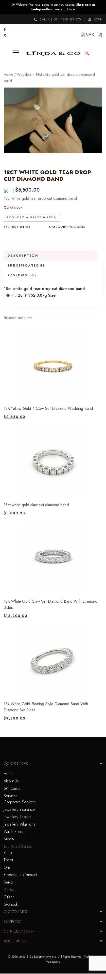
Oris (7, 867)
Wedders (24, 74)
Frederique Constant (20, 875)
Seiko (8, 882)
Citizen (9, 897)
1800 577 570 (71, 19)
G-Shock (11, 904)
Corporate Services (20, 802)
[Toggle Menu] (17, 53)
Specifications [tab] (26, 265)
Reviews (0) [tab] (21, 275)
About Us (11, 781)
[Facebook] (5, 29)
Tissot (8, 860)
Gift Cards (12, 788)
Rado (8, 852)
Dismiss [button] (70, 9)
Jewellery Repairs (17, 817)
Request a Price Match (32, 217)
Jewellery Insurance (19, 809)
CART (94, 34)
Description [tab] (22, 255)
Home (8, 74)
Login (97, 19)
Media (9, 839)
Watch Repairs (15, 831)
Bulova (9, 889)
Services (11, 796)
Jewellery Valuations (19, 824)
